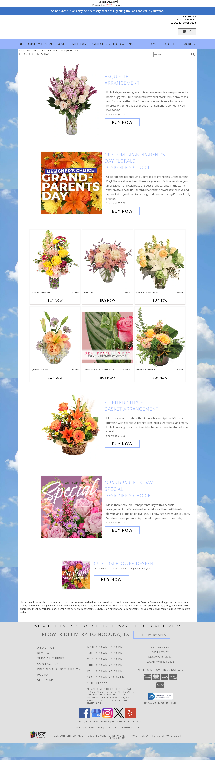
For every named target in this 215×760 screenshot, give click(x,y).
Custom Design (40, 44)
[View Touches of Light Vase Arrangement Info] (55, 260)
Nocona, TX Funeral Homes (91, 721)
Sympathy (99, 44)
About (170, 44)
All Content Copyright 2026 (74, 735)
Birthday (79, 44)
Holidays (148, 44)
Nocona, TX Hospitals (126, 721)
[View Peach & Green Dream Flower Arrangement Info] (160, 260)
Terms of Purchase (165, 735)
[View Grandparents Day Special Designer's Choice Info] (72, 506)
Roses (61, 44)
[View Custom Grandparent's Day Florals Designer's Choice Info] (72, 182)
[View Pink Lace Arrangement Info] (107, 260)
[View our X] (119, 717)
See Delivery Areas (152, 635)
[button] (187, 31)
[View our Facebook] (84, 717)
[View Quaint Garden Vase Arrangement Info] (55, 337)
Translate (118, 5)
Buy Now (122, 122)
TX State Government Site (122, 727)
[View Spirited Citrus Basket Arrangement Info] (72, 423)
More (188, 44)
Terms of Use (118, 737)
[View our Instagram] (107, 717)
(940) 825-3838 (187, 22)
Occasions (124, 44)
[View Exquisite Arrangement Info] (72, 99)
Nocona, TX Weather (89, 727)
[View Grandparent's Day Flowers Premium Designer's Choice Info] (107, 337)
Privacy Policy (138, 735)
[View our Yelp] (130, 717)
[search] (193, 54)
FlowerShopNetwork (110, 735)
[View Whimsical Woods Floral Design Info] (160, 337)
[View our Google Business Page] (96, 717)
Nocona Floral (50, 27)
